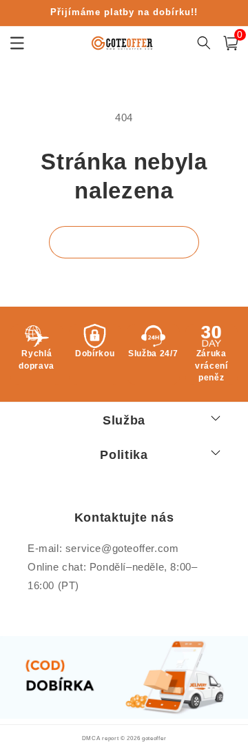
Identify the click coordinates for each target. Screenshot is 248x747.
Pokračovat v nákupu (124, 242)
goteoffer (154, 738)
